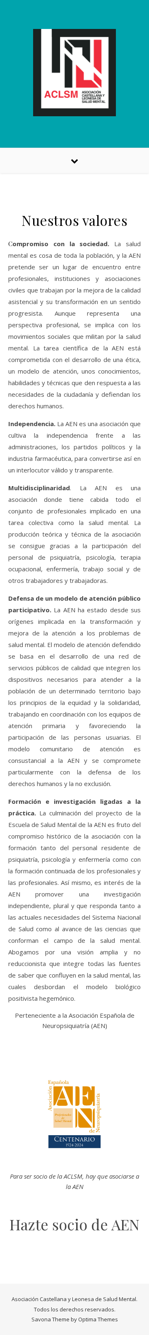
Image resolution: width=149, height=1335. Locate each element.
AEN (99, 1025)
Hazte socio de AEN (74, 1224)
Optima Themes (98, 1319)
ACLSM (73, 1176)
